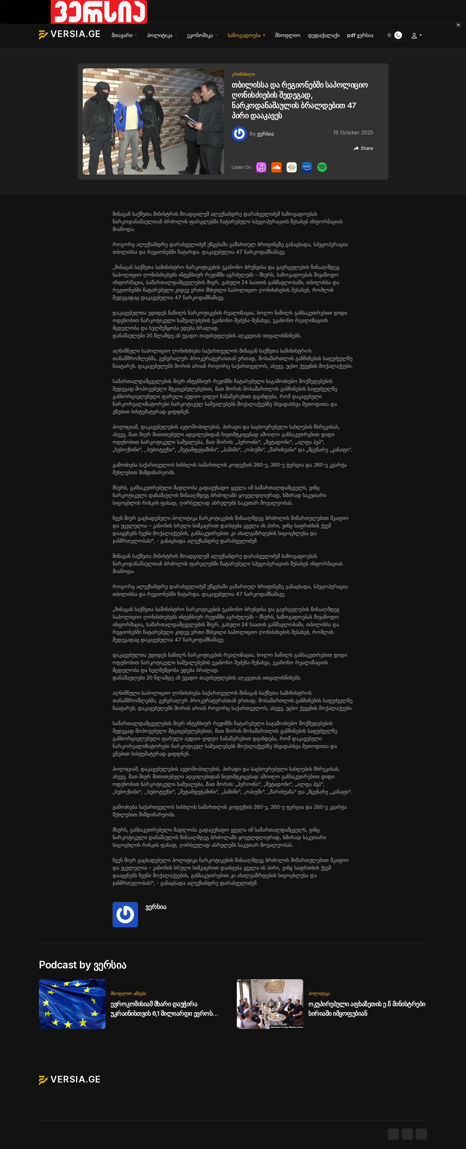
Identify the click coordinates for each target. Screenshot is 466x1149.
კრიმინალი (243, 74)
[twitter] (407, 1134)
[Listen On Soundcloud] (276, 167)
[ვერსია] (239, 133)
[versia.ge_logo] (73, 11)
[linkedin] (421, 1134)
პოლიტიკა (319, 993)
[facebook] (393, 1134)
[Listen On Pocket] (307, 167)
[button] (125, 35)
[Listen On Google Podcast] (292, 167)
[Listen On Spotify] (322, 167)
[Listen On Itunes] (261, 167)
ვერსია (156, 906)
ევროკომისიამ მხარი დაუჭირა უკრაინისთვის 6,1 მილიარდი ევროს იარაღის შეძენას (161, 1013)
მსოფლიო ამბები (128, 993)
